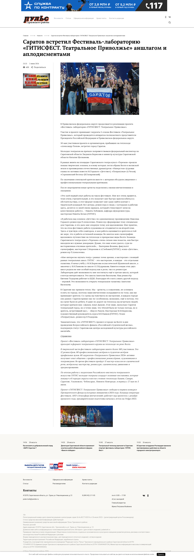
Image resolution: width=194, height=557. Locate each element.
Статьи (68, 18)
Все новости (27, 480)
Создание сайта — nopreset (161, 551)
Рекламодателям (59, 483)
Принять (161, 554)
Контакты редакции (116, 18)
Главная (25, 35)
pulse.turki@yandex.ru (31, 499)
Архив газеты (101, 18)
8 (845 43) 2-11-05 (88, 495)
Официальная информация (84, 18)
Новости (39, 35)
